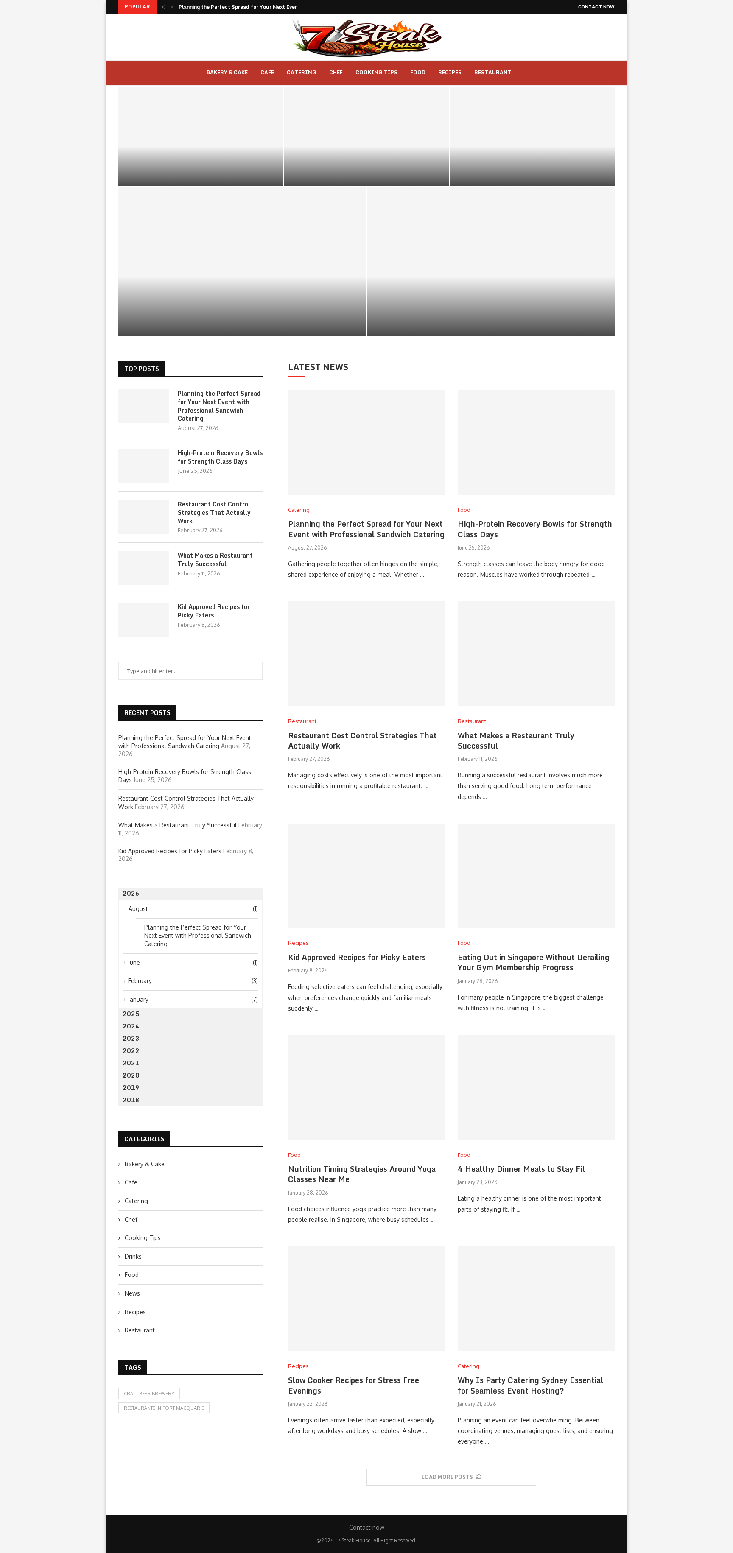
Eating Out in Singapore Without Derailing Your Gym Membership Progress (534, 962)
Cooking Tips (376, 72)
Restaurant (493, 72)
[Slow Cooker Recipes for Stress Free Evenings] (366, 1298)
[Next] (171, 7)
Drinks (133, 1256)
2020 (131, 1075)
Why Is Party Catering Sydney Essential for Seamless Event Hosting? (530, 1385)
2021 (131, 1063)
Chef (336, 72)
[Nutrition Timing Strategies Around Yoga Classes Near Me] (366, 1087)
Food (417, 72)
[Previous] (163, 7)
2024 (131, 1026)
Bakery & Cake (227, 72)
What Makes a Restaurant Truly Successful (242, 314)
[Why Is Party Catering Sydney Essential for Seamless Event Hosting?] (536, 1298)
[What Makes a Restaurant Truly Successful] (242, 261)
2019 (131, 1087)
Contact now (596, 7)
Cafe (267, 72)
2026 (131, 893)
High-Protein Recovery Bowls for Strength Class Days (366, 160)
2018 (131, 1100)
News (132, 1293)
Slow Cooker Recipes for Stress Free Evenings (353, 1385)
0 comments (226, 175)
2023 (131, 1038)
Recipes (450, 72)
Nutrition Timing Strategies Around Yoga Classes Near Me (362, 1173)
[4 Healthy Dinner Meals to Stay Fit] (536, 1087)
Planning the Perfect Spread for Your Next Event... (242, 7)
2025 (131, 1014)
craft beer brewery (149, 1394)
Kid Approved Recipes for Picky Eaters (491, 314)
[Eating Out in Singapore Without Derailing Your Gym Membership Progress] (536, 876)
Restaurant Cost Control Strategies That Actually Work (532, 160)
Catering (301, 72)
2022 (131, 1051)
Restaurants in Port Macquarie (164, 1408)
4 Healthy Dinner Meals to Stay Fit (521, 1168)
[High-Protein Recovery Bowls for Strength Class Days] (366, 136)
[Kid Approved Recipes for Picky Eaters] (491, 261)
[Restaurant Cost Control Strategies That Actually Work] (532, 136)
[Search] (528, 73)
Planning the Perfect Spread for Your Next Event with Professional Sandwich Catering (200, 160)
